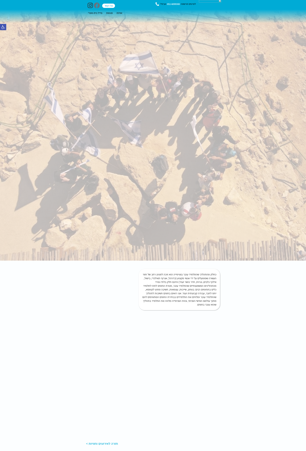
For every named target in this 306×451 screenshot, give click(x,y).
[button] (3, 27)
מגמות (109, 13)
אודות (119, 13)
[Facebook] (97, 5)
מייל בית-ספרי (95, 13)
